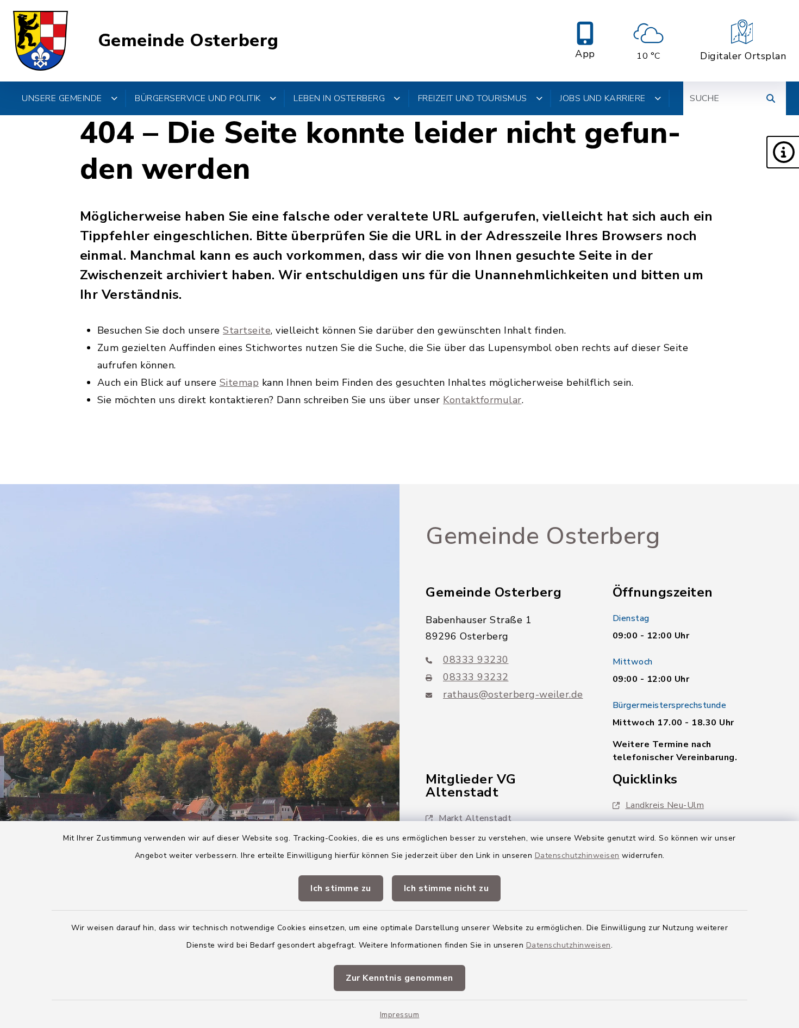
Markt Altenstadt (475, 818)
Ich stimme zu (340, 888)
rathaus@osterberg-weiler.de (513, 694)
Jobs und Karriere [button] (603, 98)
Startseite (247, 330)
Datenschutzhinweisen (577, 855)
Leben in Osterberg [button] (339, 98)
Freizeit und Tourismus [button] (472, 98)
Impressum (400, 1015)
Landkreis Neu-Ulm (665, 805)
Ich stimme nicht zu (446, 888)
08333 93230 (476, 659)
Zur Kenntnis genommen (399, 978)
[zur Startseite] (40, 40)
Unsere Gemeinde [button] (62, 98)
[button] (782, 152)
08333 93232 (476, 677)
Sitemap (239, 382)
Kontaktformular (482, 399)
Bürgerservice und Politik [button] (198, 98)
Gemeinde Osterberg (188, 40)
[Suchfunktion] (771, 98)
